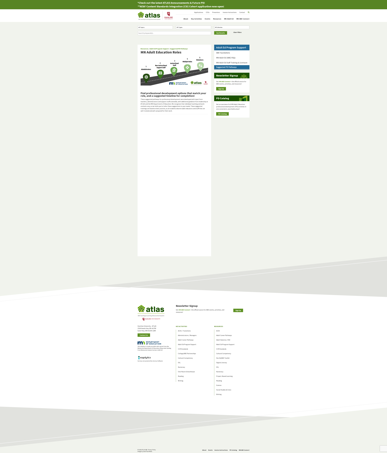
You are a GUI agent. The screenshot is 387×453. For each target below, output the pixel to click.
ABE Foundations (223, 53)
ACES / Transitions (184, 331)
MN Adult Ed (229, 19)
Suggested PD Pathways (179, 49)
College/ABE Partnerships (187, 353)
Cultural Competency (185, 358)
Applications (198, 12)
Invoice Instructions (230, 12)
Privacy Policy (152, 450)
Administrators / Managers (187, 335)
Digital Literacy (221, 363)
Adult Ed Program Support (159, 49)
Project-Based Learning (224, 376)
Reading (181, 376)
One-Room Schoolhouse (186, 372)
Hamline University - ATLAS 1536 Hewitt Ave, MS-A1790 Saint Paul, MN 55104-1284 (147, 328)
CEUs (207, 12)
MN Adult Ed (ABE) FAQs (225, 57)
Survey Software (158, 361)
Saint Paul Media (147, 451)
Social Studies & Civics (223, 390)
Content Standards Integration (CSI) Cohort (171, 6)
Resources (217, 19)
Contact (242, 12)
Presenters (216, 12)
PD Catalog (222, 114)
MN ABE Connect (242, 19)
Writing (180, 381)
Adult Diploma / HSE (223, 340)
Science (218, 385)
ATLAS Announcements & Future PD (183, 2)
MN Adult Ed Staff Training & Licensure (231, 62)
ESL (179, 363)
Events (207, 19)
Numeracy (181, 367)
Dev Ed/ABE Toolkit (223, 358)
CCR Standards (183, 349)
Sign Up (221, 89)
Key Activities (196, 19)
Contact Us (144, 335)
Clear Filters (237, 32)
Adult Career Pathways (186, 340)
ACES (218, 331)
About (185, 19)
